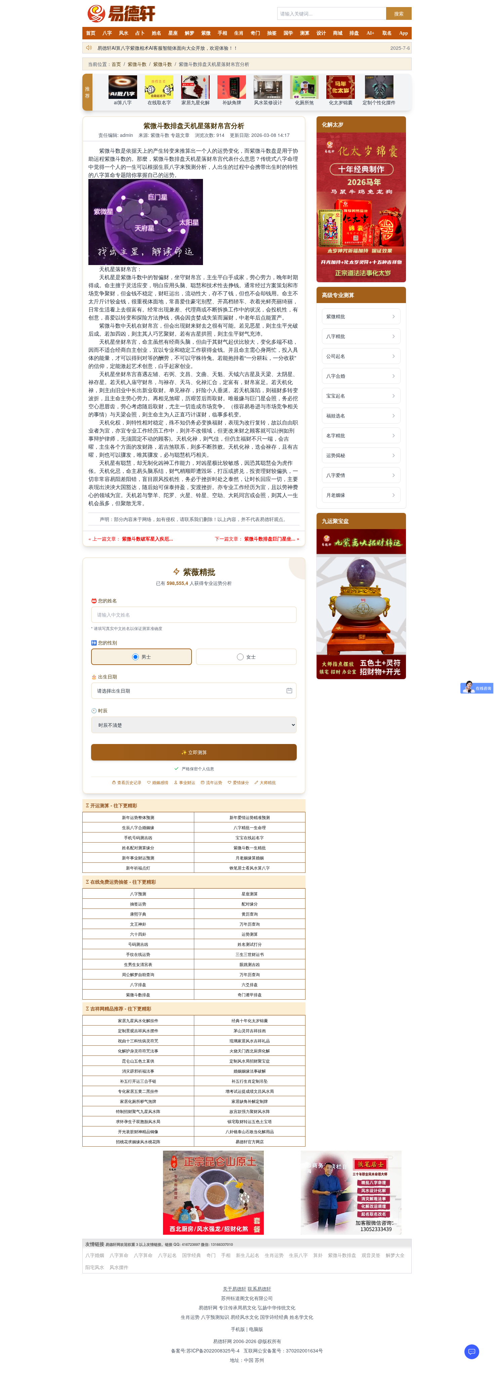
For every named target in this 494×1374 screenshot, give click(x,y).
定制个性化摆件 (379, 102)
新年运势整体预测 (138, 817)
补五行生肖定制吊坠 (250, 1081)
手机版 (238, 1329)
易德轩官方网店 (250, 1141)
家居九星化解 (195, 102)
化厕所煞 (304, 102)
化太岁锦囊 (341, 102)
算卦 (318, 1255)
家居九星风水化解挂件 (138, 1020)
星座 (173, 33)
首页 (90, 33)
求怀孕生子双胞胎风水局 (138, 1121)
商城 (337, 33)
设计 (321, 33)
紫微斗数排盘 (138, 994)
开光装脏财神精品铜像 (138, 1131)
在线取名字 (159, 102)
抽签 (272, 33)
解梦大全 (395, 1255)
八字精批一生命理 (250, 827)
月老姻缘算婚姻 (250, 857)
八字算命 (119, 1255)
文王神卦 (138, 924)
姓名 (156, 33)
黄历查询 (250, 914)
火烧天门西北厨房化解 (250, 1050)
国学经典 (191, 1255)
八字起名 (167, 1255)
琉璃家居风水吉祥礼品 (250, 1040)
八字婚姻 (94, 1255)
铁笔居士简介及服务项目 (123, 47)
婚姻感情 (160, 782)
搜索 (399, 13)
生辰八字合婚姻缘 (138, 827)
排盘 (354, 33)
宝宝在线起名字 (250, 837)
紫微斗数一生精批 (250, 847)
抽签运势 (138, 903)
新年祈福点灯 (138, 867)
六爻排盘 (250, 984)
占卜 (140, 33)
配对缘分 (250, 903)
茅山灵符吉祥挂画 (250, 1030)
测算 (305, 33)
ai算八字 (123, 102)
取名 (387, 33)
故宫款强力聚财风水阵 (250, 1111)
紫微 (206, 33)
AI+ (370, 33)
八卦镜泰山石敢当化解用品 (249, 1131)
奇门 (255, 33)
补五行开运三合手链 (138, 1081)
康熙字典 (138, 914)
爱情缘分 (241, 782)
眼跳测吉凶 (250, 964)
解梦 (189, 33)
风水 (123, 33)
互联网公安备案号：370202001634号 (283, 1350)
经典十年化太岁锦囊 (250, 1020)
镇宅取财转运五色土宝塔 (250, 1121)
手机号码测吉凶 (138, 837)
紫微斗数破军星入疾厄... (147, 538)
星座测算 (250, 893)
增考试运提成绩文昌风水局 (249, 1091)
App (403, 33)
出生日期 (104, 676)
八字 (107, 33)
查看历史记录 (129, 782)
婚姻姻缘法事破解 (250, 1071)
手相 (222, 33)
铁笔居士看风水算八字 (250, 867)
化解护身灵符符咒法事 (138, 1050)
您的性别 (104, 642)
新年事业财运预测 (138, 857)
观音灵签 (371, 1255)
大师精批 (268, 782)
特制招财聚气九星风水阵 (138, 1111)
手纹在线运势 (138, 954)
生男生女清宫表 (138, 964)
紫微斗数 (137, 64)
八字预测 (138, 893)
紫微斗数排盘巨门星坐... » (271, 538)
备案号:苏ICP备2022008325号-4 (205, 1350)
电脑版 (256, 1329)
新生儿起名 (247, 1255)
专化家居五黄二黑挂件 (138, 1091)
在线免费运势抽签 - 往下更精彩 (123, 881)
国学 (288, 33)
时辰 (99, 710)
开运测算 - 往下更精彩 (113, 805)
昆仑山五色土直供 (138, 1061)
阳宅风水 (94, 1267)
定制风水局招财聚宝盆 (250, 1061)
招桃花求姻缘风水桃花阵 (138, 1141)
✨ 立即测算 (194, 752)
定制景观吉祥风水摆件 (138, 1030)
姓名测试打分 (250, 944)
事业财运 (187, 782)
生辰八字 (298, 1255)
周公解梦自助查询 (138, 974)
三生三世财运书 (250, 954)
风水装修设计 (268, 102)
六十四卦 (138, 934)
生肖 (239, 33)
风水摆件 (119, 1267)
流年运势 (214, 782)
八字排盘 (138, 984)
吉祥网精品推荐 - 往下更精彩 (120, 1008)
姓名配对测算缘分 (138, 847)
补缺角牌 (231, 102)
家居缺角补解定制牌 (250, 1101)
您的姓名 (104, 600)
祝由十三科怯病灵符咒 (138, 1040)
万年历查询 (250, 924)
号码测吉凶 (138, 944)
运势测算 (250, 934)
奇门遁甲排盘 (250, 994)
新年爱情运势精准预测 (250, 817)
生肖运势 (274, 1255)
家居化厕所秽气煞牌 (138, 1101)
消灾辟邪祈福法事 (138, 1071)
